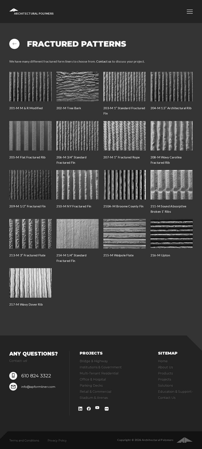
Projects (164, 379)
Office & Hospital (93, 379)
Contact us (103, 61)
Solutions (165, 385)
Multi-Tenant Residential (99, 373)
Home (163, 361)
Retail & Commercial (95, 392)
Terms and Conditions (24, 440)
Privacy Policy (57, 440)
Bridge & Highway (94, 361)
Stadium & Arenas (94, 398)
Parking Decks (91, 385)
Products (165, 373)
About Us (165, 367)
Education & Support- (175, 392)
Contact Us (166, 398)
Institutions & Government (101, 367)
